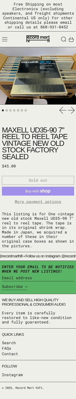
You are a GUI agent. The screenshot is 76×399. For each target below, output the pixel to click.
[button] (63, 39)
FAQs (6, 348)
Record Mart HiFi (28, 388)
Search (9, 342)
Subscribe (12, 286)
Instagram (12, 375)
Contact (10, 353)
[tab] (3, 110)
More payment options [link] (38, 201)
